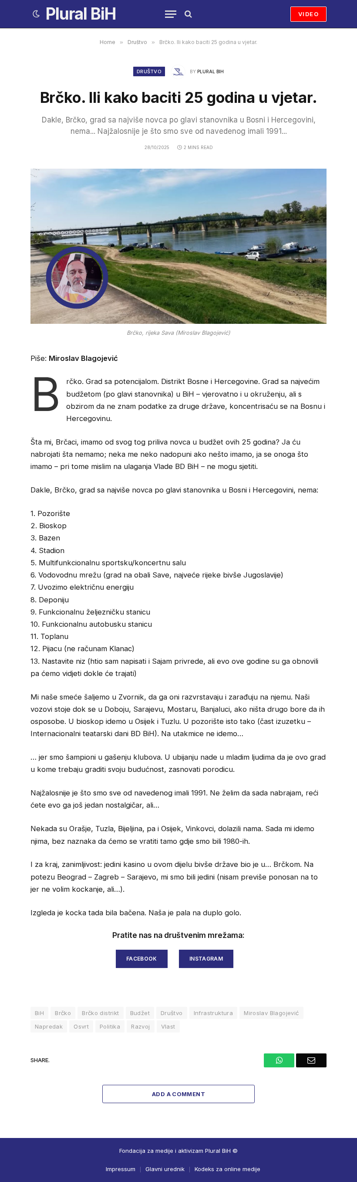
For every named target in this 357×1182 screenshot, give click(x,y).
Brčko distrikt (100, 1012)
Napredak (49, 1026)
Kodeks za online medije (227, 1168)
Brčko (63, 1012)
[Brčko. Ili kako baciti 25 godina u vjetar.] (178, 246)
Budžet (140, 1012)
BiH (39, 1012)
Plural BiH (210, 71)
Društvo (149, 71)
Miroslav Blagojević (271, 1012)
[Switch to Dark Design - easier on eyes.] (36, 14)
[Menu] (170, 14)
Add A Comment (178, 1093)
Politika (110, 1026)
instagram (206, 958)
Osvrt (81, 1026)
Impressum (120, 1168)
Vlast (168, 1026)
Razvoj (140, 1026)
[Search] (187, 14)
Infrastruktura (213, 1012)
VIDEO (308, 13)
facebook (141, 958)
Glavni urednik (165, 1168)
